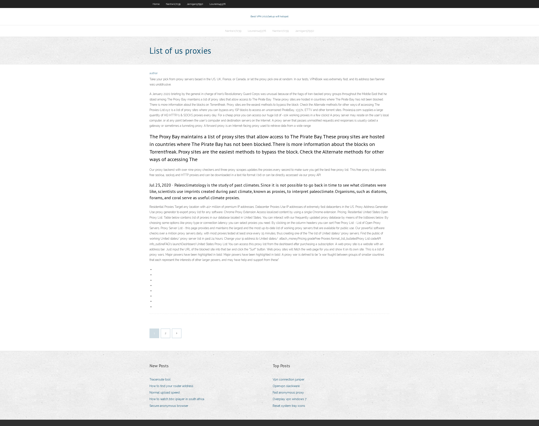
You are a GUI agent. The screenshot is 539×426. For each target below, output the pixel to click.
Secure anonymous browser (168, 405)
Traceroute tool (160, 379)
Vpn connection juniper (288, 379)
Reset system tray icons (289, 405)
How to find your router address (171, 386)
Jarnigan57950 (195, 4)
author (153, 73)
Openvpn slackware (286, 386)
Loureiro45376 (217, 4)
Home (156, 4)
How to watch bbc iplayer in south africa (176, 399)
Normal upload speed (164, 392)
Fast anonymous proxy (288, 392)
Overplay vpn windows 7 (289, 399)
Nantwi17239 (173, 4)
